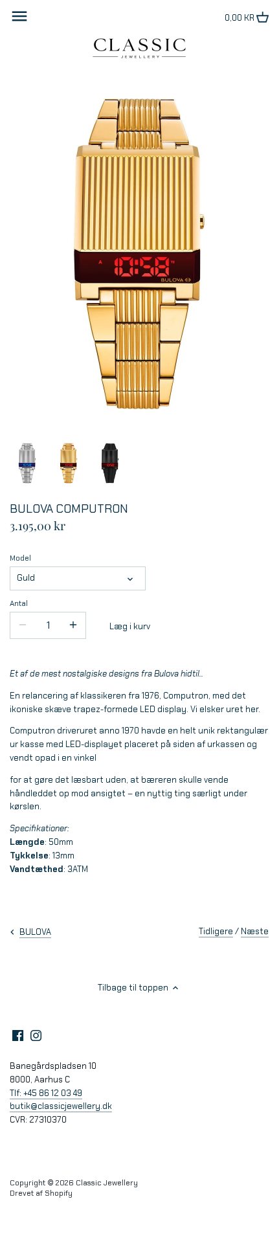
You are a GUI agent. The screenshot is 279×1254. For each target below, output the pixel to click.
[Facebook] (17, 1034)
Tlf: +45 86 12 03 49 (46, 1093)
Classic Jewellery (107, 1183)
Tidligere (216, 931)
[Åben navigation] (19, 16)
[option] (27, 463)
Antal (19, 603)
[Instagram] (35, 1034)
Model (20, 558)
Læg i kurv (129, 626)
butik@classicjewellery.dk (61, 1106)
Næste (255, 931)
